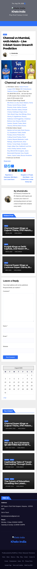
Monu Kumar (22, 125)
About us (13, 557)
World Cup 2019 (28, 565)
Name (5, 326)
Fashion (7, 459)
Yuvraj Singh (16, 144)
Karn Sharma (17, 121)
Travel (12, 459)
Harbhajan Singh (17, 112)
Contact (26, 557)
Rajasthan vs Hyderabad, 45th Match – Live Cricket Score (11, 177)
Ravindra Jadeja (17, 109)
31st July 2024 (10, 447)
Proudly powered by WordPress (10, 553)
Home (3, 557)
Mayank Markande (18, 139)
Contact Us (32, 557)
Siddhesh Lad (23, 146)
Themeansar (32, 553)
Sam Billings (23, 114)
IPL (23, 561)
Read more (7, 161)
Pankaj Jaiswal (16, 148)
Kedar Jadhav (17, 107)
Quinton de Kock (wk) (13, 130)
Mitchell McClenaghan (17, 151)
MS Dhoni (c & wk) (13, 102)
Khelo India (18, 11)
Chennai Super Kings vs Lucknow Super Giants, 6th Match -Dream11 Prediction (17, 267)
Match (5, 34)
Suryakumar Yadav (15, 132)
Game (19, 561)
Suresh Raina (16, 105)
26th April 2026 (11, 428)
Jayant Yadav (16, 155)
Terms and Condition (18, 565)
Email (5, 336)
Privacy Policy (29, 561)
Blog (18, 557)
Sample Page (8, 565)
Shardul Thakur (17, 123)
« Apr (4, 398)
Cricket (7, 440)
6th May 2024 (10, 467)
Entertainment (12, 561)
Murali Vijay (14, 114)
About (8, 557)
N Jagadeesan (16, 116)
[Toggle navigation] (19, 23)
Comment (6, 291)
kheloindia (14, 53)
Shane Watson (23, 102)
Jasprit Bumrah (17, 141)
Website (5, 346)
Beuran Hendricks (26, 155)
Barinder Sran (19, 153)
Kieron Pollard (17, 135)
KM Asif (15, 125)
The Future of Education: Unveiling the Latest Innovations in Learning (17, 483)
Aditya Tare (15, 146)
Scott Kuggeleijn (18, 119)
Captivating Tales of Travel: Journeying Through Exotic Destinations (18, 464)
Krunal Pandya (17, 137)
